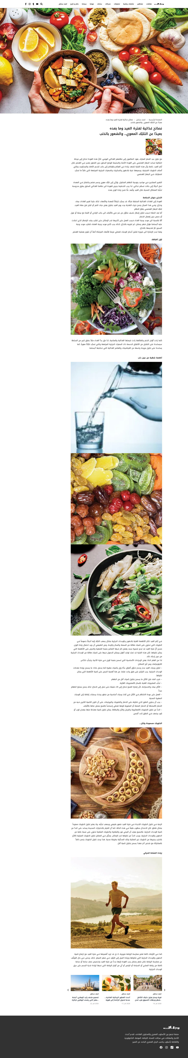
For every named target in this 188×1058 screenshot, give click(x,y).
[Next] (164, 990)
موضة (92, 4)
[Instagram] (30, 4)
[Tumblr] (33, 4)
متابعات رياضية (128, 4)
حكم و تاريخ (74, 4)
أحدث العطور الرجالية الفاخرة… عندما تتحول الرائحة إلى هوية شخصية (117, 998)
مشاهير (140, 4)
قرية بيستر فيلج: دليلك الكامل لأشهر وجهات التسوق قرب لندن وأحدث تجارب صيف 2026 (148, 998)
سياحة (84, 4)
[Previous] (68, 990)
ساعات (99, 4)
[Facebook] (161, 1047)
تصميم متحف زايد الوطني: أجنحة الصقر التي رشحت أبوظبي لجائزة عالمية (85, 998)
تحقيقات (117, 4)
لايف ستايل (63, 4)
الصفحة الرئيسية (155, 119)
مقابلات (149, 4)
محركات (108, 4)
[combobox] (46, 4)
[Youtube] (37, 4)
